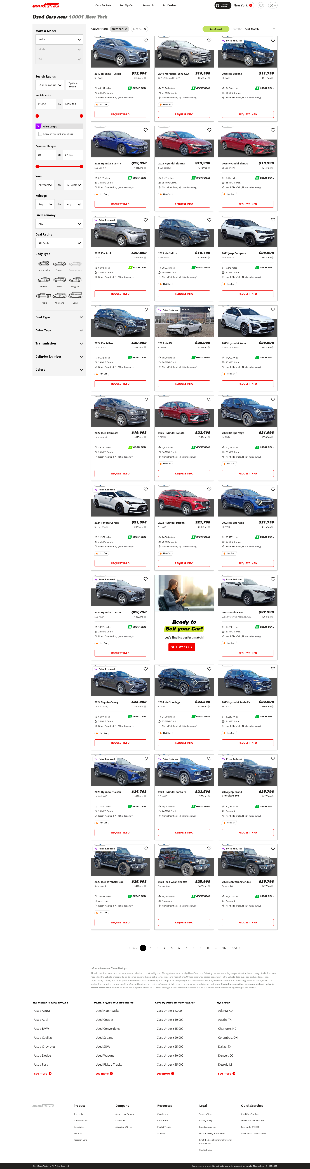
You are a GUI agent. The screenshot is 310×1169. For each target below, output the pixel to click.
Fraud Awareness (207, 1127)
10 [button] (208, 948)
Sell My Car (126, 5)
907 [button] (224, 948)
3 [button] (157, 948)
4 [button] (164, 948)
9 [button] (200, 948)
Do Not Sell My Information (212, 1133)
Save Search (216, 29)
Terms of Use (205, 1114)
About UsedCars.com (125, 1114)
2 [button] (150, 948)
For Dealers (170, 5)
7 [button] (186, 948)
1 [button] (143, 948)
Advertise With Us (124, 1127)
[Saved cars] (261, 5)
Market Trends (164, 1127)
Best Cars (78, 1133)
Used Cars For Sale (250, 1114)
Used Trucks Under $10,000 (253, 1133)
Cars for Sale (103, 5)
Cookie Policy (205, 1150)
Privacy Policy (205, 1120)
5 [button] (172, 948)
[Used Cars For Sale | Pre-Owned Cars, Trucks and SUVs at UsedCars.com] (45, 5)
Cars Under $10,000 (250, 1127)
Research (148, 5)
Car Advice (79, 1127)
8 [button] (193, 948)
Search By (78, 1114)
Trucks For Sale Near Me (252, 1120)
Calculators (162, 1114)
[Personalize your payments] (145, 78)
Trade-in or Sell (81, 1120)
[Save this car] (145, 40)
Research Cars (80, 1139)
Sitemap (161, 1133)
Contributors (163, 1120)
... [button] (216, 948)
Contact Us (121, 1120)
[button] (236, 950)
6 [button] (179, 948)
